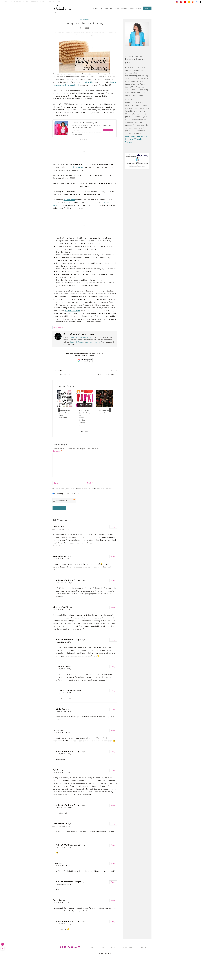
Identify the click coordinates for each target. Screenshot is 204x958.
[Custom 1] (192, 2)
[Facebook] (196, 2)
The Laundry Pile (32, 2)
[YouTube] (185, 2)
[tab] (81, 431)
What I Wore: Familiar (62, 372)
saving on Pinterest (93, 342)
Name (56, 483)
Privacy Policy (128, 947)
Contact (113, 947)
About (102, 947)
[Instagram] (177, 2)
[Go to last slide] (59, 410)
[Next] (110, 410)
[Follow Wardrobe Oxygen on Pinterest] (79, 947)
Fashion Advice (84, 19)
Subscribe (6, 2)
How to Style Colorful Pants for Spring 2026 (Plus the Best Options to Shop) (84, 417)
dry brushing (58, 327)
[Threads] (200, 2)
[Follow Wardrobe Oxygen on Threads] (68, 947)
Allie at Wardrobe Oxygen (68, 580)
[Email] (188, 2)
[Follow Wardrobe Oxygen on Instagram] (61, 947)
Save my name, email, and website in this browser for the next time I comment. (84, 489)
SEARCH (147, 8)
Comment (57, 451)
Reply (113, 527)
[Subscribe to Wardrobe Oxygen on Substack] (75, 947)
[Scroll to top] (200, 952)
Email (90, 483)
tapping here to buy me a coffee (81, 337)
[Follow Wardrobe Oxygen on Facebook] (65, 947)
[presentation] (65, 398)
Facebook (52, 2)
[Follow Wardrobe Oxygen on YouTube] (72, 947)
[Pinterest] (181, 2)
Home (91, 947)
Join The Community (17, 2)
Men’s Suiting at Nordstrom (105, 372)
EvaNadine (58, 900)
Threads (59, 2)
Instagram (43, 2)
